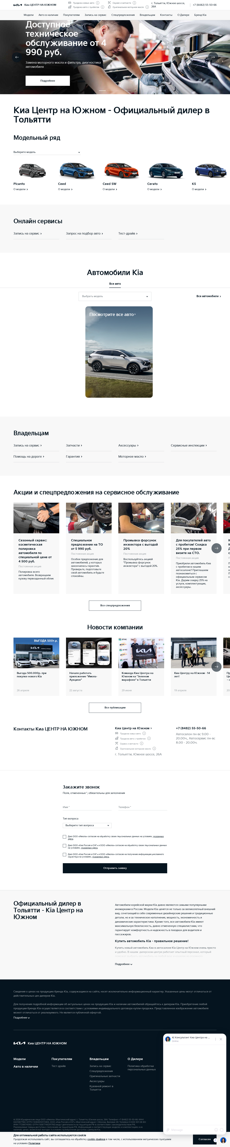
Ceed (62, 184)
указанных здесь (89, 848)
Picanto (19, 184)
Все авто (115, 283)
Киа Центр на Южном (132, 728)
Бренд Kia (200, 15)
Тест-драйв (59, 1066)
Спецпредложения (101, 1071)
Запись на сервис (95, 15)
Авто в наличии (48, 15)
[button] (17, 57)
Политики (34, 1143)
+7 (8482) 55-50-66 (205, 5)
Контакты (166, 15)
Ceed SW (110, 184)
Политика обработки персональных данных (142, 1068)
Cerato (152, 184)
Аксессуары (97, 1081)
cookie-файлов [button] (96, 1139)
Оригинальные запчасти (105, 1076)
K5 (194, 184)
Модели (29, 15)
